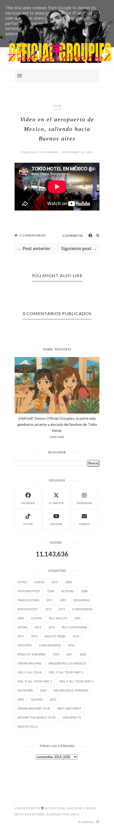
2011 (49, 600)
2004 (43, 690)
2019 (76, 636)
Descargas (81, 600)
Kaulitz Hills (27, 726)
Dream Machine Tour (33, 708)
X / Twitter (56, 503)
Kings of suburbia (31, 654)
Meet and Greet (69, 708)
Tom (50, 591)
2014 (57, 106)
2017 (20, 636)
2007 (63, 600)
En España (25, 690)
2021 (69, 654)
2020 (56, 654)
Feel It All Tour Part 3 (66, 672)
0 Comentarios (33, 235)
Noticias (67, 591)
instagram (84, 503)
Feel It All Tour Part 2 (34, 681)
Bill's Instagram (74, 627)
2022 (53, 699)
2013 (38, 627)
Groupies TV (72, 717)
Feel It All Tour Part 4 (76, 681)
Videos (39, 582)
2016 (34, 636)
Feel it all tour (29, 672)
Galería (37, 699)
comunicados (50, 645)
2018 (71, 645)
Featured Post (28, 591)
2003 (83, 654)
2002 (20, 699)
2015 (62, 609)
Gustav (36, 618)
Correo (84, 524)
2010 (55, 582)
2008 (84, 591)
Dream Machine (29, 663)
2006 (20, 618)
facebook (28, 503)
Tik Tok (28, 524)
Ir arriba (86, 822)
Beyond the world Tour (36, 717)
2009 (68, 582)
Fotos (22, 582)
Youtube (56, 524)
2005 (77, 618)
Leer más (57, 436)
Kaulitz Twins (55, 636)
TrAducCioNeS (28, 600)
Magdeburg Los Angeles (67, 663)
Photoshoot (27, 609)
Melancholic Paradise (71, 690)
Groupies (24, 645)
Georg (22, 627)
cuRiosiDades (82, 609)
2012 (48, 609)
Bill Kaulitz (58, 618)
